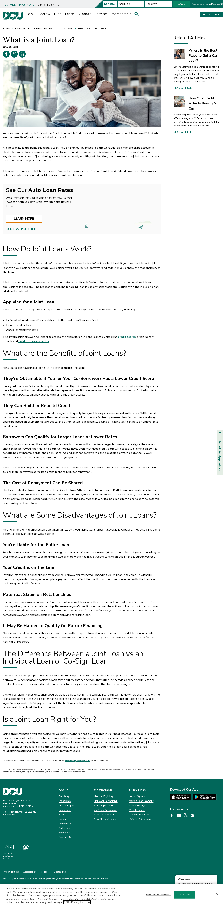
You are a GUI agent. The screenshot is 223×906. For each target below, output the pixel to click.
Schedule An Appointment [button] (219, 455)
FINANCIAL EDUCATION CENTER (33, 28)
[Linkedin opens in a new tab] (22, 54)
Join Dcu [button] (110, 4)
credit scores (127, 337)
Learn (69, 14)
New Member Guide (105, 819)
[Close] (217, 894)
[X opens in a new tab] (14, 54)
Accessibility (29, 871)
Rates (62, 814)
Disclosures (60, 871)
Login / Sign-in (137, 796)
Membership (121, 14)
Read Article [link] (183, 88)
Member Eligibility (103, 796)
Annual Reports (67, 805)
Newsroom (65, 810)
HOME (6, 28)
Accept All (184, 894)
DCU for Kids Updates (141, 819)
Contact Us (65, 837)
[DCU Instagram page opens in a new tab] (194, 815)
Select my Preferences (158, 894)
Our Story (64, 796)
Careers (63, 819)
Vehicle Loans (137, 810)
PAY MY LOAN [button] (211, 14)
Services (101, 14)
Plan (57, 14)
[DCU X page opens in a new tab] (187, 815)
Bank (30, 14)
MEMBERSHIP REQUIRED (21, 229)
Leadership (65, 801)
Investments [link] (26, 4)
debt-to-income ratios (33, 341)
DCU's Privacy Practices (77, 902)
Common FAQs (137, 805)
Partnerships (65, 828)
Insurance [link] (9, 4)
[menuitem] (10, 3)
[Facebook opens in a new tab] (6, 54)
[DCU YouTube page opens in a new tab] (180, 815)
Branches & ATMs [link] (48, 4)
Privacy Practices (11, 871)
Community (65, 823)
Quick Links (137, 790)
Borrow (44, 14)
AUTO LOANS (65, 28)
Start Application (103, 805)
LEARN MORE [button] (24, 218)
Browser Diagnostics (140, 814)
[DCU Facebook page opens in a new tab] (173, 815)
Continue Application (105, 810)
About (63, 790)
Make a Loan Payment (141, 801)
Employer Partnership (106, 801)
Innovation (64, 832)
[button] (138, 15)
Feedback (44, 871)
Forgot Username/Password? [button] (207, 3)
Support (84, 14)
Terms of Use (80, 878)
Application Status (104, 814)
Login (181, 4)
